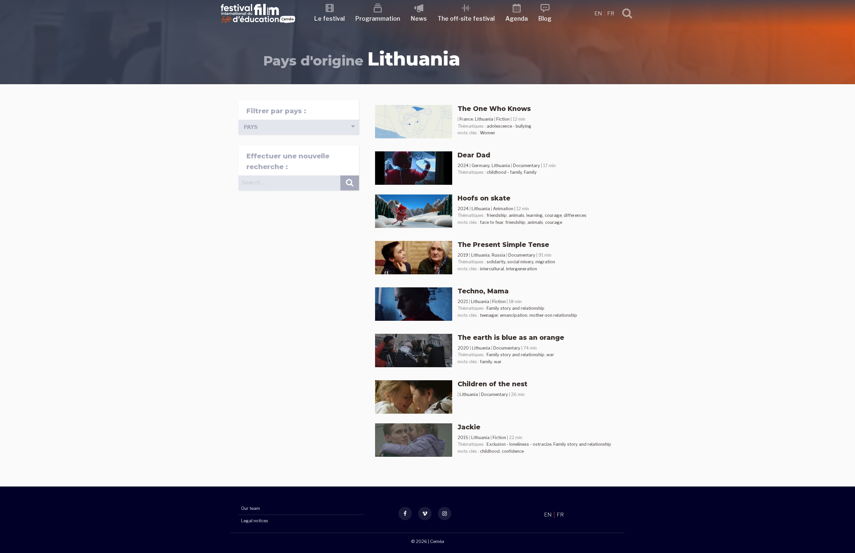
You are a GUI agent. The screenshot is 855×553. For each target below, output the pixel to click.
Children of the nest (492, 384)
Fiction (503, 119)
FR (610, 13)
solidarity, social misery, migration (521, 261)
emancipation (513, 315)
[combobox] (298, 127)
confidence (513, 451)
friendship (497, 215)
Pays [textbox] (251, 127)
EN (598, 13)
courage (553, 215)
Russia (498, 255)
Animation (503, 208)
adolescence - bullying (509, 126)
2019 (463, 255)
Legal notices (254, 520)
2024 (463, 165)
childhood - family (504, 172)
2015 (463, 437)
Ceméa (437, 541)
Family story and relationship (515, 308)
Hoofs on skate (484, 198)
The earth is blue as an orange (511, 337)
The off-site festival (466, 18)
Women (487, 132)
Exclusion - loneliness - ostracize (519, 444)
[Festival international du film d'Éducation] (258, 25)
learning (534, 215)
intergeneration (521, 268)
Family (530, 172)
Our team (250, 508)
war (550, 354)
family (486, 361)
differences (575, 215)
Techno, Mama (483, 291)
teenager (489, 315)
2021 (463, 301)
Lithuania (484, 119)
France (466, 119)
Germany (481, 165)
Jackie (469, 427)
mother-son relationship (553, 315)
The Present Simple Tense (503, 245)
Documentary (526, 165)
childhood (490, 451)
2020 (463, 348)
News (419, 18)
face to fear (491, 222)
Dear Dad (474, 155)
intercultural (492, 268)
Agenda (516, 18)
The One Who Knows (494, 109)
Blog (544, 18)
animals (516, 215)
